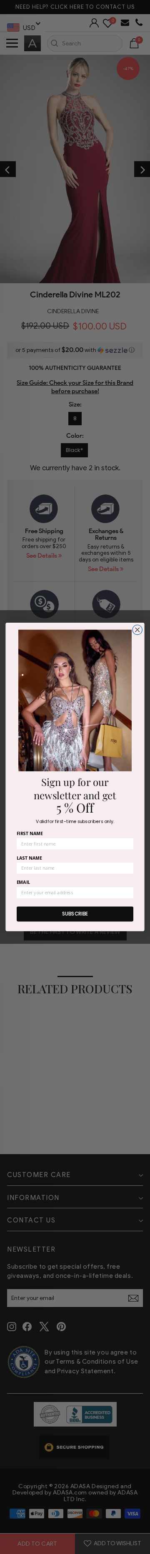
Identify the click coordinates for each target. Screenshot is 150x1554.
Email (23, 882)
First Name (30, 834)
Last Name (29, 858)
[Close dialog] (137, 630)
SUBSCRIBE (75, 914)
